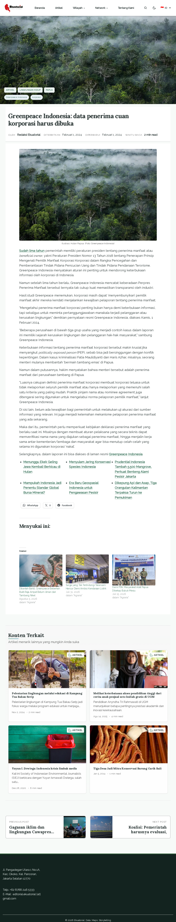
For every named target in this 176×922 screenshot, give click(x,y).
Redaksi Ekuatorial (28, 134)
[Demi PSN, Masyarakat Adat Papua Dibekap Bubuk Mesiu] (133, 569)
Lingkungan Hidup (30, 90)
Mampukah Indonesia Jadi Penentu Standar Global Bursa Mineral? (42, 487)
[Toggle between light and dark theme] (154, 8)
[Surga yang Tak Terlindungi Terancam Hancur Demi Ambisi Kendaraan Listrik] (87, 568)
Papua (49, 90)
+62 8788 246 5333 (22, 889)
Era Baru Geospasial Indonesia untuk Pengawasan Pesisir (83, 487)
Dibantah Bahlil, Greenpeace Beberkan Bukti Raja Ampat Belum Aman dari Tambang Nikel (39, 592)
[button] (166, 8)
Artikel (10, 90)
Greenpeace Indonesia (16, 97)
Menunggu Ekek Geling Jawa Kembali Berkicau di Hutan (41, 466)
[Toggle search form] (145, 8)
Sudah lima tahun (32, 250)
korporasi (36, 97)
